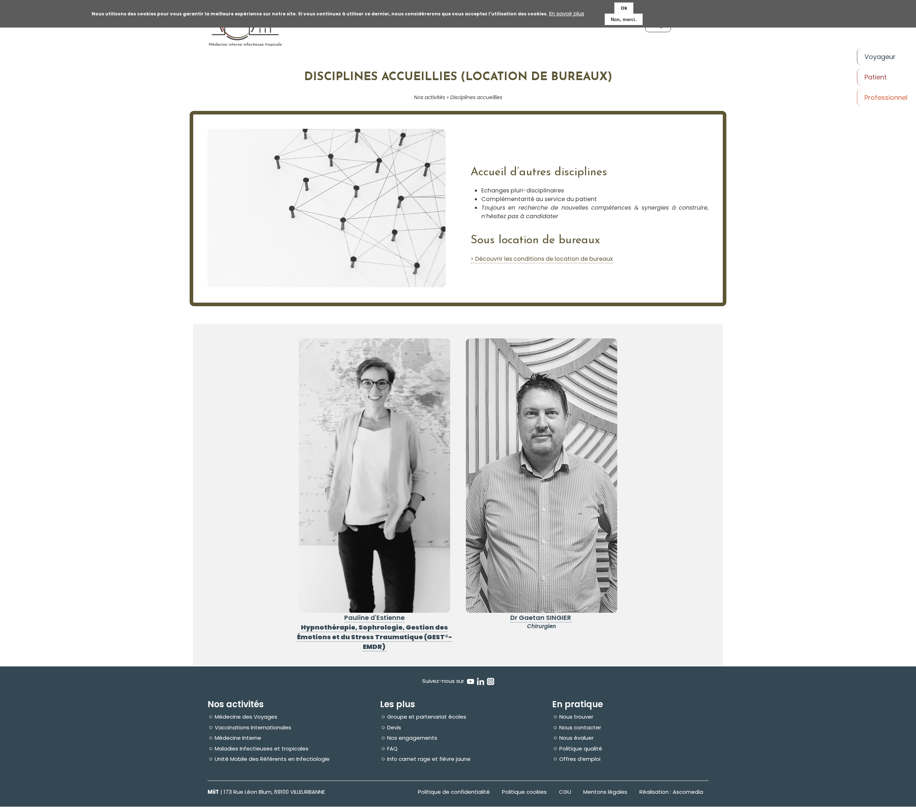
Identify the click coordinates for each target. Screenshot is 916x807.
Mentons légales (605, 792)
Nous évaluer (576, 738)
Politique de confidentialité (454, 792)
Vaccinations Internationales (253, 727)
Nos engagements (412, 738)
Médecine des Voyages (246, 716)
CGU (565, 792)
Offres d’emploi (579, 759)
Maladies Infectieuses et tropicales (261, 748)
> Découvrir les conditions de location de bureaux (542, 259)
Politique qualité (580, 748)
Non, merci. (624, 19)
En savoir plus (566, 13)
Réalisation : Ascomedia (671, 792)
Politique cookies (524, 792)
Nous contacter (580, 727)
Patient (875, 77)
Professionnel (885, 97)
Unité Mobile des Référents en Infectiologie (272, 759)
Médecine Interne (238, 738)
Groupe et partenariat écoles (426, 716)
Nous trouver (576, 716)
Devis (394, 727)
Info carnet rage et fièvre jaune (429, 759)
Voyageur (880, 56)
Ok (623, 8)
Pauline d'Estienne (374, 617)
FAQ (392, 748)
